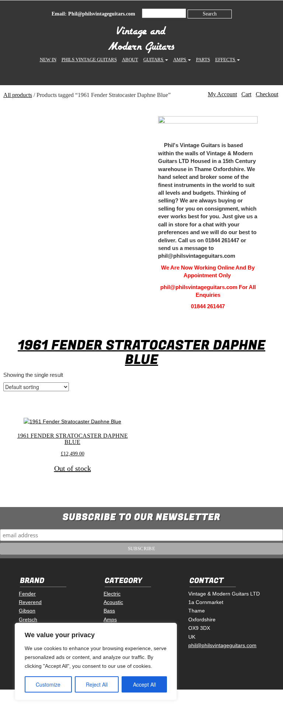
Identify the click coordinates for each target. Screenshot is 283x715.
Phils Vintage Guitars (89, 59)
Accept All (144, 684)
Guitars (153, 59)
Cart (246, 94)
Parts (203, 59)
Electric (112, 594)
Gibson (27, 611)
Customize (48, 684)
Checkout (267, 94)
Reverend (30, 602)
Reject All (97, 684)
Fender (27, 594)
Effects (225, 59)
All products (17, 95)
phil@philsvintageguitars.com (222, 645)
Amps (180, 59)
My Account (222, 94)
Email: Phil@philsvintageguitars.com (93, 14)
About (130, 59)
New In (48, 59)
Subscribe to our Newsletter (141, 517)
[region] (96, 661)
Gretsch (28, 619)
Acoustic (113, 602)
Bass (109, 611)
